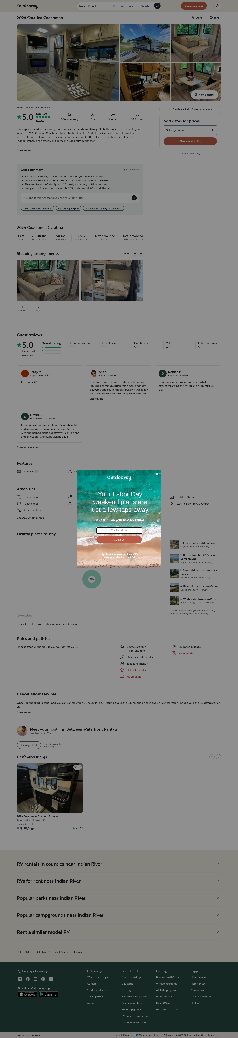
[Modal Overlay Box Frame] (119, 519)
